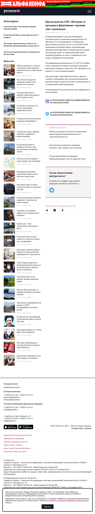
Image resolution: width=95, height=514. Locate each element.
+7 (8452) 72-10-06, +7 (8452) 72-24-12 (18, 418)
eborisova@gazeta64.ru (12, 397)
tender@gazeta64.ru (11, 409)
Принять (47, 506)
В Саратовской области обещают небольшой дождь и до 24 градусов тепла (67, 157)
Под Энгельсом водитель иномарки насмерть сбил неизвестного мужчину (65, 146)
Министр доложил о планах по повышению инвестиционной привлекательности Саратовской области (68, 134)
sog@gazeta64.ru (10, 421)
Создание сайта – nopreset (81, 428)
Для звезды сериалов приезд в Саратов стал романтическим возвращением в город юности (21, 44)
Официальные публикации (14, 438)
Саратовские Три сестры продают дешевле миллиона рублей (20, 27)
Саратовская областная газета (15, 451)
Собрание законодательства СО (16, 442)
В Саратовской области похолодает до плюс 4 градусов (21, 36)
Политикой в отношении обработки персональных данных (47, 501)
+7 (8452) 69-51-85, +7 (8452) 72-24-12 (18, 395)
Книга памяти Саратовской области (17, 448)
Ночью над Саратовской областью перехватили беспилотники (22, 53)
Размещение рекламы (12, 399)
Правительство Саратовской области (18, 435)
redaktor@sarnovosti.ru (12, 387)
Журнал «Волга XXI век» (13, 445)
